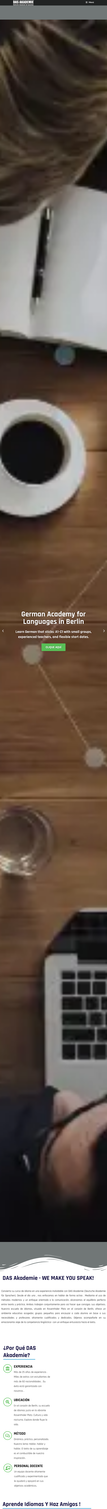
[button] (3, 630)
